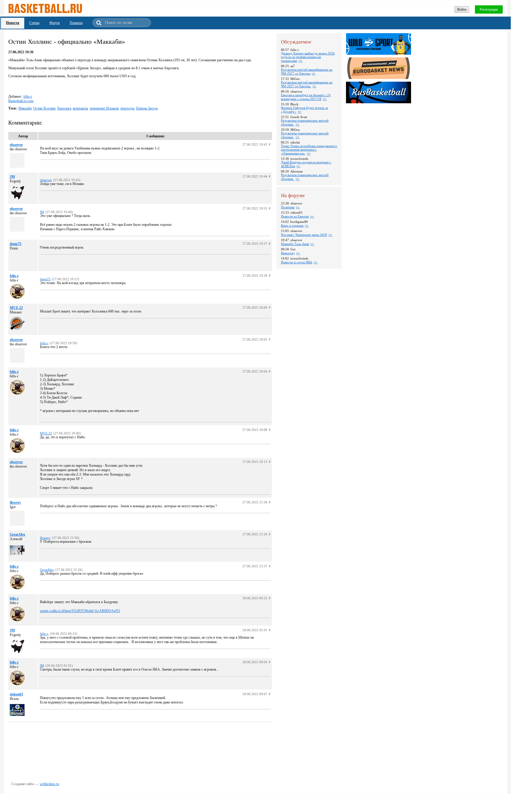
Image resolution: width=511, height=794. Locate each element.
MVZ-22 (16, 308)
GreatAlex (17, 534)
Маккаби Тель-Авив (295, 244)
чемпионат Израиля (104, 108)
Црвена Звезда (147, 108)
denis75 (15, 244)
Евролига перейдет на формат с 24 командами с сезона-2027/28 (306, 97)
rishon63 (16, 694)
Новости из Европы (295, 216)
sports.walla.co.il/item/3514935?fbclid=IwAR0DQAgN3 (80, 611)
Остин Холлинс (44, 108)
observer (16, 145)
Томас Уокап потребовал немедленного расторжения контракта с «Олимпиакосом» (309, 149)
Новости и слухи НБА (296, 262)
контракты (80, 108)
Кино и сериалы (292, 225)
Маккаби (25, 108)
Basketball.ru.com (20, 101)
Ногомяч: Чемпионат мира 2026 (304, 234)
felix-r (27, 96)
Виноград (288, 253)
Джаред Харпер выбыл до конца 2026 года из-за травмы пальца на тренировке (308, 56)
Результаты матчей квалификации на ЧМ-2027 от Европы (306, 71)
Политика (288, 207)
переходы (127, 108)
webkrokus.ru (49, 784)
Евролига (64, 108)
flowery (15, 502)
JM (12, 177)
